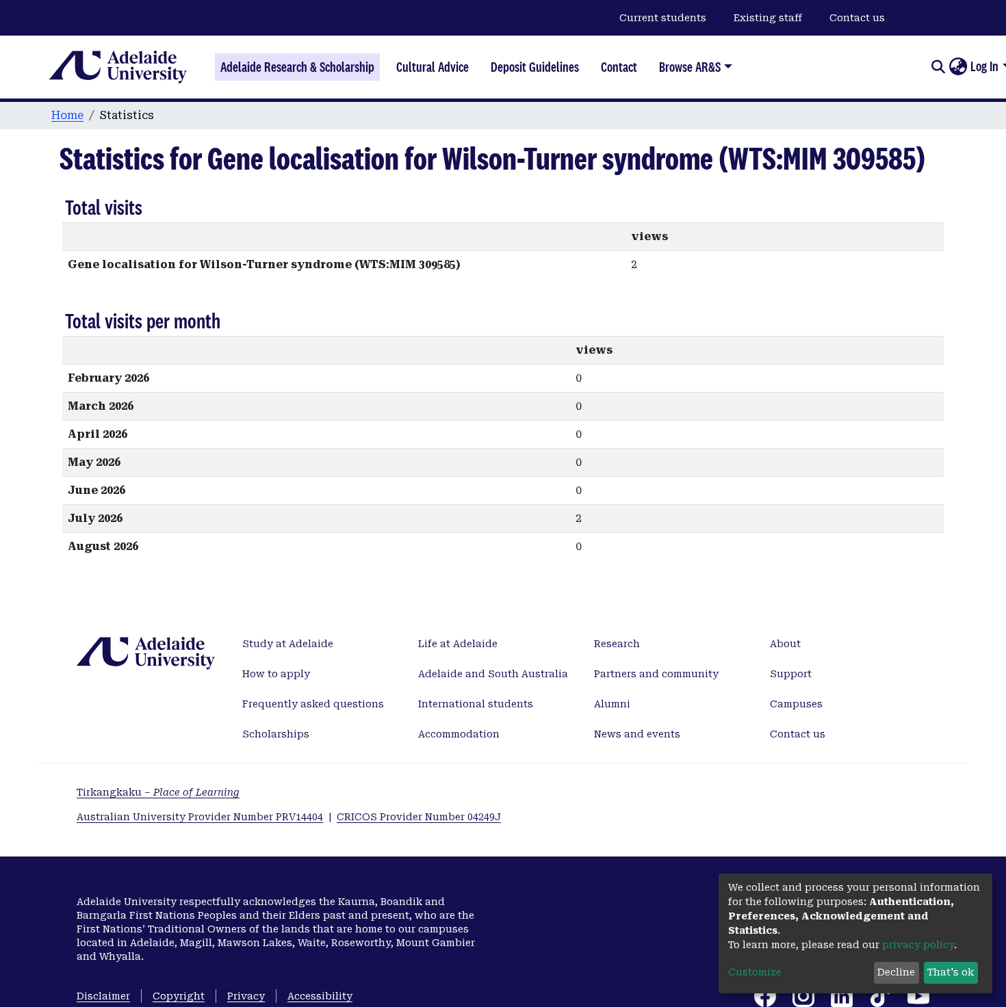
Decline (896, 972)
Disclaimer (103, 996)
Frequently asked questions (313, 703)
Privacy (246, 996)
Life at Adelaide (458, 643)
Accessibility (319, 996)
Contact (619, 67)
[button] (957, 67)
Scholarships (275, 734)
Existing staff (768, 17)
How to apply (276, 673)
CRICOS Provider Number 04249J (419, 816)
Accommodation (459, 734)
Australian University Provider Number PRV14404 (200, 816)
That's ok (950, 972)
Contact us (857, 17)
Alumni (612, 703)
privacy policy (918, 944)
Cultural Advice (432, 67)
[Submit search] (937, 67)
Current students (662, 17)
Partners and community (656, 673)
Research (617, 643)
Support (791, 673)
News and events (637, 734)
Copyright (179, 996)
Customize (755, 972)
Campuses (796, 703)
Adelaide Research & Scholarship (297, 67)
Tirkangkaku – (158, 792)
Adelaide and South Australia (493, 673)
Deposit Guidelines (535, 67)
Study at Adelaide (287, 643)
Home (67, 115)
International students (475, 703)
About (785, 643)
